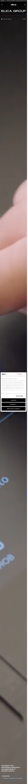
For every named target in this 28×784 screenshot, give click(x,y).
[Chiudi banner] (25, 374)
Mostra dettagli (19, 396)
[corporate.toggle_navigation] (2, 4)
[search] (25, 5)
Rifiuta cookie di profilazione (13, 408)
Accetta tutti (13, 400)
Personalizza (13, 404)
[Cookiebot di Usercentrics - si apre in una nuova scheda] (16, 374)
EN (3, 0)
